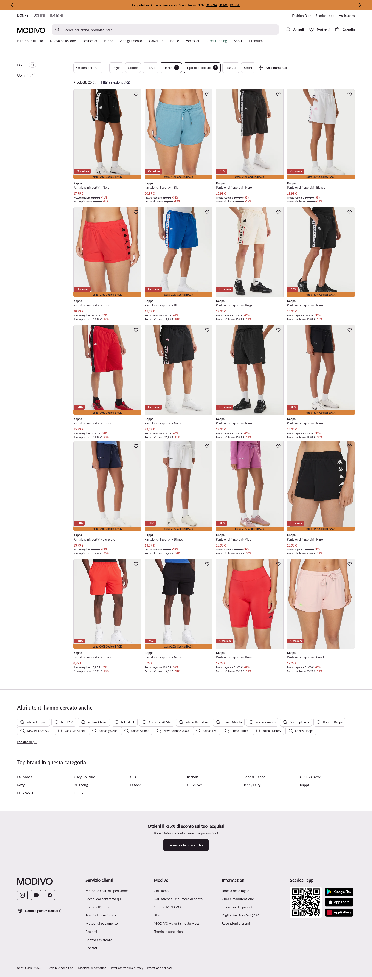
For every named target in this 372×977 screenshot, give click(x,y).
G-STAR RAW (310, 777)
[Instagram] (22, 895)
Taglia (116, 67)
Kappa (305, 785)
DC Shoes (24, 777)
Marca (170, 67)
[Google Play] (339, 892)
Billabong (81, 785)
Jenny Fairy (251, 785)
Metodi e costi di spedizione (106, 890)
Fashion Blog (301, 15)
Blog (157, 915)
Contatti (91, 948)
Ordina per (84, 67)
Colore (133, 67)
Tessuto (231, 67)
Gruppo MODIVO (167, 907)
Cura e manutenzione (238, 899)
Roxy (21, 785)
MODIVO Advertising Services (177, 923)
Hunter (79, 793)
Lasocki (135, 785)
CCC (133, 777)
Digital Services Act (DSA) (241, 915)
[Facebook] (50, 895)
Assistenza (347, 15)
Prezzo (150, 67)
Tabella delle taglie (235, 890)
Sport (248, 67)
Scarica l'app (325, 15)
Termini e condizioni (169, 931)
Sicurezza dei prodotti (238, 907)
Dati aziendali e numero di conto (178, 899)
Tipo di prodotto (201, 67)
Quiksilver (194, 785)
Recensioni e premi (236, 923)
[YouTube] (36, 895)
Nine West (25, 793)
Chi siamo (161, 890)
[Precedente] (12, 5)
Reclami (91, 931)
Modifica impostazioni (92, 968)
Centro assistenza (98, 940)
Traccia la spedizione (100, 915)
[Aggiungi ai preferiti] (136, 94)
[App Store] (339, 902)
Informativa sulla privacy (127, 968)
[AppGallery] (339, 912)
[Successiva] (360, 5)
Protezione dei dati (159, 968)
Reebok (192, 777)
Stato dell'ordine (97, 907)
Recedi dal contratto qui (103, 899)
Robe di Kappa (254, 777)
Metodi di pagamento (101, 923)
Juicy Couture (84, 777)
